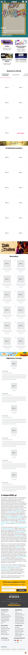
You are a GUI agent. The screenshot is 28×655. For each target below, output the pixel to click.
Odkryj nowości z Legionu (7, 60)
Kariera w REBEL (18, 635)
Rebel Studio (3, 631)
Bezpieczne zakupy (5, 617)
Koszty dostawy (4, 611)
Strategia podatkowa (19, 634)
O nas (16, 611)
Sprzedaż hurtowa (5, 630)
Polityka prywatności (6, 649)
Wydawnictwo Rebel (5, 628)
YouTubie (18, 566)
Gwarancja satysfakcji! (19, 617)
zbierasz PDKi (18, 546)
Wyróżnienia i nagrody (20, 614)
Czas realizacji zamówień (6, 616)
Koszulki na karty (4, 627)
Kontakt (2, 613)
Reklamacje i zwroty (5, 614)
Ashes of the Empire (21, 60)
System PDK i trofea (19, 630)
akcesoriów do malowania (20, 531)
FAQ (2, 623)
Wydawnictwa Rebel (5, 569)
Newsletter (17, 627)
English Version (4, 633)
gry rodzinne (20, 516)
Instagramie (8, 566)
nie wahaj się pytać (12, 512)
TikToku (13, 566)
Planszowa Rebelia (5, 634)
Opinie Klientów (18, 613)
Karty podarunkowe (19, 628)
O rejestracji (3, 621)
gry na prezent (19, 510)
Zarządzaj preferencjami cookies (25, 652)
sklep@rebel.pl (14, 605)
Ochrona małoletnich (19, 621)
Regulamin (14, 649)
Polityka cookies (18, 633)
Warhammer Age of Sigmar (8, 528)
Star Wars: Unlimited (18, 523)
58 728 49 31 (14, 597)
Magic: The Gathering (10, 522)
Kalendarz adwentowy (19, 620)
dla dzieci (8, 516)
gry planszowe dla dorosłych (14, 517)
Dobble (7, 46)
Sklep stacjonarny (18, 616)
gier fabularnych (18, 535)
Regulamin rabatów (5, 620)
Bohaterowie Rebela (19, 619)
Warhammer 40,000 (23, 527)
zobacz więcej (20, 133)
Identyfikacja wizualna (19, 623)
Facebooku (3, 566)
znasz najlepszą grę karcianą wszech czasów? (12, 31)
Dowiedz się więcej (6, 35)
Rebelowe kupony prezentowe (21, 46)
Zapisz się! (21, 590)
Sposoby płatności (5, 619)
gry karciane (3, 523)
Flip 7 (3, 28)
